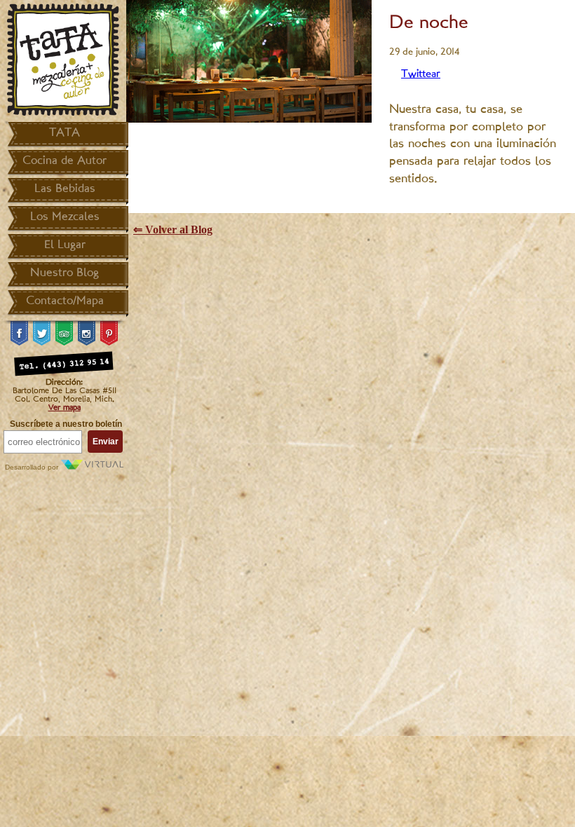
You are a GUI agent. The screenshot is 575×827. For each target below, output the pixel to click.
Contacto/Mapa (65, 301)
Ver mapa (64, 408)
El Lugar (65, 245)
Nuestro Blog (64, 273)
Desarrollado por (32, 467)
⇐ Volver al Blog (172, 229)
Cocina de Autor (64, 161)
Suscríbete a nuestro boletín (66, 424)
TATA (64, 133)
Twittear (420, 74)
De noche (428, 23)
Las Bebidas (64, 189)
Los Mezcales (65, 217)
